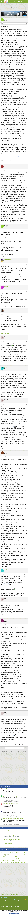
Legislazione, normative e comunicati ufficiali (11, 801)
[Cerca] (26, 1)
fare (6, 852)
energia (3, 852)
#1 (26, 23)
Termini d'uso (8, 899)
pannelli (5, 857)
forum (9, 852)
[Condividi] (25, 23)
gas (21, 852)
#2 (26, 170)
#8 (26, 372)
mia (22, 854)
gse (1, 854)
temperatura (4, 862)
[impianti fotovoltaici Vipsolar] (14, 15)
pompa (23, 857)
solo (16, 860)
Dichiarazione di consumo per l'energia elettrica (13, 811)
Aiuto (19, 899)
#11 (26, 574)
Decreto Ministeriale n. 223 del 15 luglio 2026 (13, 818)
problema (7, 858)
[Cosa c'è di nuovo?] (24, 1)
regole (22, 862)
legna (18, 855)
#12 (26, 603)
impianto (7, 854)
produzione (12, 858)
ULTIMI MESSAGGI (5, 786)
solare (12, 860)
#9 (26, 404)
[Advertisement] (14, 770)
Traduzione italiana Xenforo (5, 907)
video (25, 862)
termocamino (16, 862)
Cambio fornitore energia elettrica (10, 803)
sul (21, 860)
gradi (24, 852)
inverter (14, 855)
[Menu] (1, 1)
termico (10, 862)
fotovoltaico (15, 852)
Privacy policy (14, 899)
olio (1, 857)
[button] (1, 897)
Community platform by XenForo (11, 906)
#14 (26, 717)
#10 (26, 456)
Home (22, 899)
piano (19, 857)
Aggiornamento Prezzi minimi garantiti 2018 (13, 796)
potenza (2, 858)
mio (24, 854)
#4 (26, 264)
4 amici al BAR (5, 794)
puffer (17, 858)
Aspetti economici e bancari (8, 809)
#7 (26, 341)
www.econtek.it (5, 333)
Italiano (5, 897)
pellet (15, 857)
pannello (11, 857)
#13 (26, 624)
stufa (19, 860)
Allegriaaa (5, 788)
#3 (26, 230)
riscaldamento (5, 860)
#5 (26, 291)
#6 (26, 314)
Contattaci (3, 899)
